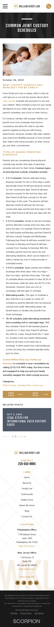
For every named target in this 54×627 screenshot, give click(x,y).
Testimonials (27, 494)
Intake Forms (27, 500)
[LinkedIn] (36, 582)
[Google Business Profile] (17, 582)
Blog (27, 511)
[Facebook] (30, 582)
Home (27, 477)
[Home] (27, 6)
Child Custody (9, 385)
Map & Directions (27, 546)
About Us (27, 483)
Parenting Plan (24, 385)
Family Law (37, 385)
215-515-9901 (27, 464)
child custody (9, 101)
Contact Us (27, 516)
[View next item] (22, 436)
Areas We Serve (27, 505)
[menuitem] (13, 613)
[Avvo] (24, 582)
